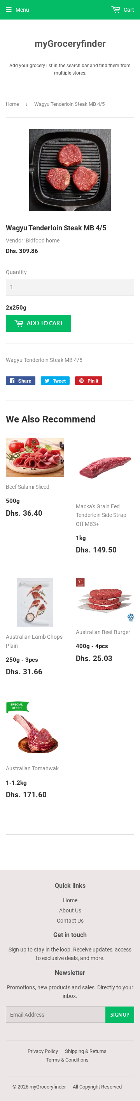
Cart (128, 10)
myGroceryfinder (70, 43)
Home (12, 104)
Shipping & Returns (86, 1051)
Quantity (16, 272)
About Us (70, 910)
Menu (22, 10)
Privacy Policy (43, 1051)
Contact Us (70, 921)
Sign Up (119, 1015)
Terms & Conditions (67, 1060)
